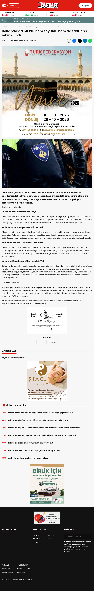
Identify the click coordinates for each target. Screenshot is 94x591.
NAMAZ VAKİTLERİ (23, 568)
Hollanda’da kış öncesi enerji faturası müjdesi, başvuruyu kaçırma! (37, 420)
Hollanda (13, 27)
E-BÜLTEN (69, 529)
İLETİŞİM (36, 542)
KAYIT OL (36, 535)
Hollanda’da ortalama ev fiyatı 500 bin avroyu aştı (30, 443)
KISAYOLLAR (39, 529)
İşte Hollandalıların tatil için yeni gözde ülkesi (27, 458)
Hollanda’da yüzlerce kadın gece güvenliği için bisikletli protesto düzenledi (41, 435)
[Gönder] (89, 536)
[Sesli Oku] (69, 41)
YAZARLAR (5, 565)
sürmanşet (52, 342)
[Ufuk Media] (48, 5)
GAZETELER (21, 572)
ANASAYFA (5, 27)
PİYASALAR (6, 568)
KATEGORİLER (9, 529)
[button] (8, 20)
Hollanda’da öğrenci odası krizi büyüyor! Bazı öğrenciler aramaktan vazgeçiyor (43, 428)
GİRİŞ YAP (51, 535)
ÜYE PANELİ (37, 539)
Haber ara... (13, 5)
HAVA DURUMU (7, 572)
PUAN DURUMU (22, 565)
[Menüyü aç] (4, 5)
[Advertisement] (16, 547)
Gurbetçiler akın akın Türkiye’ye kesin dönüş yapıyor (38, 21)
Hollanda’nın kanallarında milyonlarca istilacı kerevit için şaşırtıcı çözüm (40, 412)
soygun (41, 342)
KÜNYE (50, 539)
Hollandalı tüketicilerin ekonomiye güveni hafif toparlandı (33, 450)
